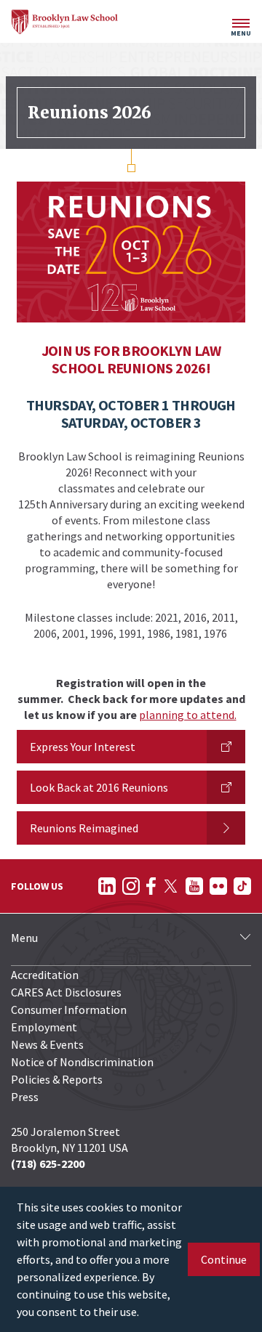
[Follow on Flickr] (218, 886)
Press (25, 1096)
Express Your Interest (82, 746)
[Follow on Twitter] (170, 886)
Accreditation (45, 974)
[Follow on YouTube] (194, 886)
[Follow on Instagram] (131, 886)
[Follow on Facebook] (151, 886)
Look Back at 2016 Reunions (99, 787)
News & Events (47, 1044)
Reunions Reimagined (84, 828)
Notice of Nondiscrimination (82, 1062)
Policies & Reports (57, 1079)
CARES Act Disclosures (66, 992)
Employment (44, 1027)
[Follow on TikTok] (242, 886)
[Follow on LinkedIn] (107, 886)
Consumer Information (69, 1009)
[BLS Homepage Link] (65, 21)
